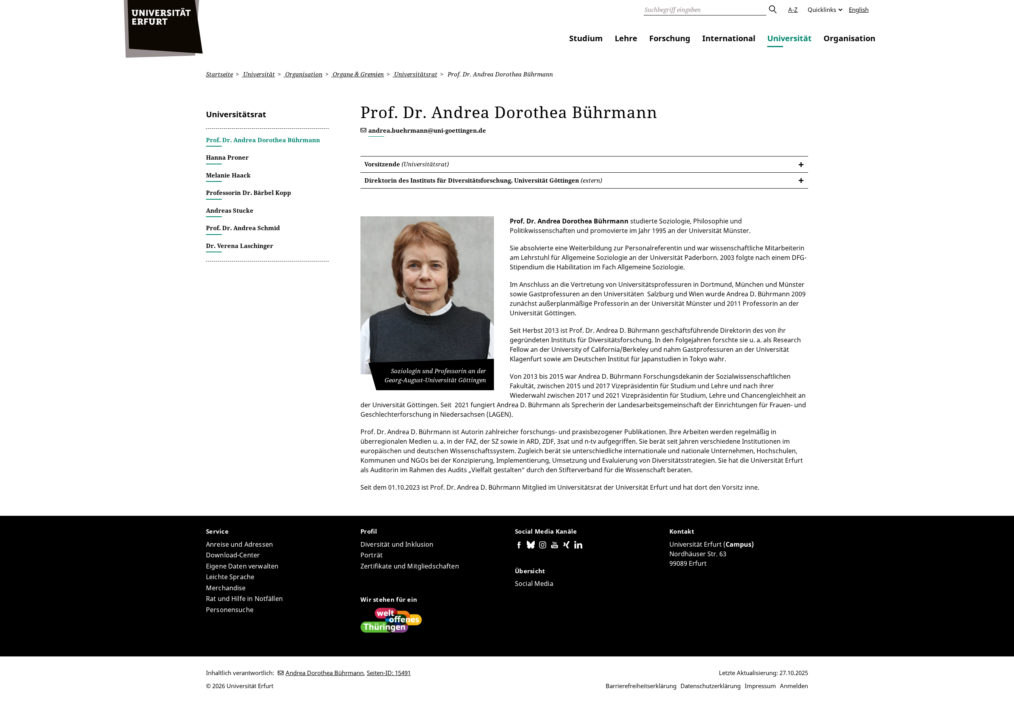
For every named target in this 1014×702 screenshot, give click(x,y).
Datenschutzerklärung (710, 686)
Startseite (219, 74)
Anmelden (794, 686)
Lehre (626, 38)
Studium (586, 38)
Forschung (669, 38)
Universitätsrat (415, 74)
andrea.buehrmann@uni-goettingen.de (427, 130)
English (859, 9)
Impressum (760, 686)
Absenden (772, 9)
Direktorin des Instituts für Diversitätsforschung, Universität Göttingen (483, 180)
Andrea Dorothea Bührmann (325, 673)
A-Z (793, 9)
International (728, 38)
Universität (789, 38)
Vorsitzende (406, 164)
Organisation (849, 38)
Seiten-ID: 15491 (389, 673)
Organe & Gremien (357, 74)
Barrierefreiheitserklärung (641, 686)
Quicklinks (822, 9)
